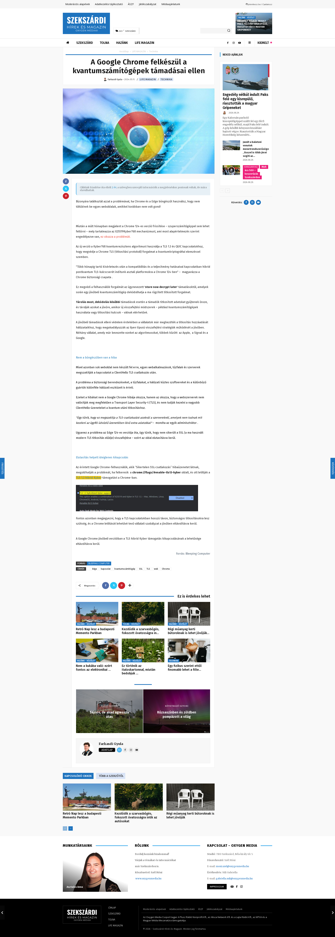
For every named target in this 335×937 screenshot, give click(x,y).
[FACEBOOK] (237, 887)
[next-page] (70, 828)
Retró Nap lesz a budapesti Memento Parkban (95, 631)
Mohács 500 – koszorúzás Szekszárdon (255, 172)
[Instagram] (233, 42)
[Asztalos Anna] (95, 872)
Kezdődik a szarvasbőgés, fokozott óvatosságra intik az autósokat (136, 817)
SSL (141, 568)
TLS (148, 568)
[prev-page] (65, 828)
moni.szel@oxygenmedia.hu (232, 866)
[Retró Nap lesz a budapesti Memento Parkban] (97, 614)
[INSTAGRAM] (241, 887)
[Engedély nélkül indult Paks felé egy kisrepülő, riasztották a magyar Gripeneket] (246, 77)
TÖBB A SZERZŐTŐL (111, 776)
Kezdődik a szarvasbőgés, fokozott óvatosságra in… (140, 631)
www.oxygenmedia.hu (148, 878)
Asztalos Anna (75, 886)
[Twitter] (113, 585)
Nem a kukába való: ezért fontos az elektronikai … (94, 668)
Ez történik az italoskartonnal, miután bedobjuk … (138, 669)
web (156, 568)
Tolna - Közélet (131, 624)
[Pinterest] (121, 585)
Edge (94, 568)
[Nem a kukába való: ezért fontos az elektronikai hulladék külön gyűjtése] (97, 651)
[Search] (228, 31)
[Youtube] (239, 42)
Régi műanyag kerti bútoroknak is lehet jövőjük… (188, 631)
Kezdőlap (124, 51)
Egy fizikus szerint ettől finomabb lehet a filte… (185, 668)
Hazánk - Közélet (246, 18)
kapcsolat (106, 568)
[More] (129, 585)
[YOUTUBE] (232, 887)
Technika (166, 79)
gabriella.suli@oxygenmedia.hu (234, 878)
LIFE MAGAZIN (139, 51)
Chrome (166, 568)
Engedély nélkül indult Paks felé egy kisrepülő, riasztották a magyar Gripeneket (252, 25)
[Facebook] (227, 42)
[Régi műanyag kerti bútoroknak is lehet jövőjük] (189, 614)
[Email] (119, 750)
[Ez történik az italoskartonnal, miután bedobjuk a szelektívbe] (143, 651)
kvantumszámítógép (124, 568)
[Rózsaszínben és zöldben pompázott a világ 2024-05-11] (332, 913)
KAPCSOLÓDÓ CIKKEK (78, 776)
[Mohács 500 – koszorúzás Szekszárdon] (231, 170)
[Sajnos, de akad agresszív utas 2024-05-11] (2, 913)
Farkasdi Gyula (111, 744)
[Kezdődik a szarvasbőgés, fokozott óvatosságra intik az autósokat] (143, 614)
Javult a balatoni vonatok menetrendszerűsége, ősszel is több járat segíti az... (256, 149)
